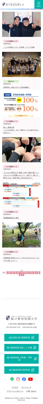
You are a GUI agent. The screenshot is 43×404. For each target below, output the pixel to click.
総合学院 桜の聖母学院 (19, 337)
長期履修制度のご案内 (11, 218)
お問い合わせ (31, 391)
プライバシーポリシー (15, 391)
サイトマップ (26, 387)
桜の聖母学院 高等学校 (19, 370)
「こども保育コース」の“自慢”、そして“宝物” (19, 47)
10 (29, 273)
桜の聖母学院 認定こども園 (19, 348)
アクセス (15, 387)
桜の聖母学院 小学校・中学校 (19, 358)
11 (33, 273)
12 (36, 273)
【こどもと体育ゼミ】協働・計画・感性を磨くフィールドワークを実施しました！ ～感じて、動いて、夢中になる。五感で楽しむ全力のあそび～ (21, 175)
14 (22, 275)
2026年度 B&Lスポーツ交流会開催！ (16, 87)
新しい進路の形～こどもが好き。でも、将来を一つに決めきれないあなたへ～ (21, 130)
